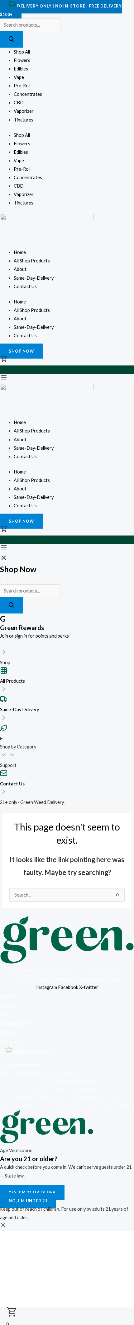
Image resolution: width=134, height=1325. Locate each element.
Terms (64, 1089)
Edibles (21, 68)
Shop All (22, 51)
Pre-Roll (22, 85)
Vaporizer (24, 111)
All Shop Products (32, 260)
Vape (19, 77)
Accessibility (86, 1089)
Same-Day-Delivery (34, 278)
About (20, 269)
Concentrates (28, 94)
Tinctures (23, 119)
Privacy (45, 1089)
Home (20, 252)
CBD (19, 102)
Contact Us (25, 286)
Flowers (22, 60)
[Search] (11, 39)
